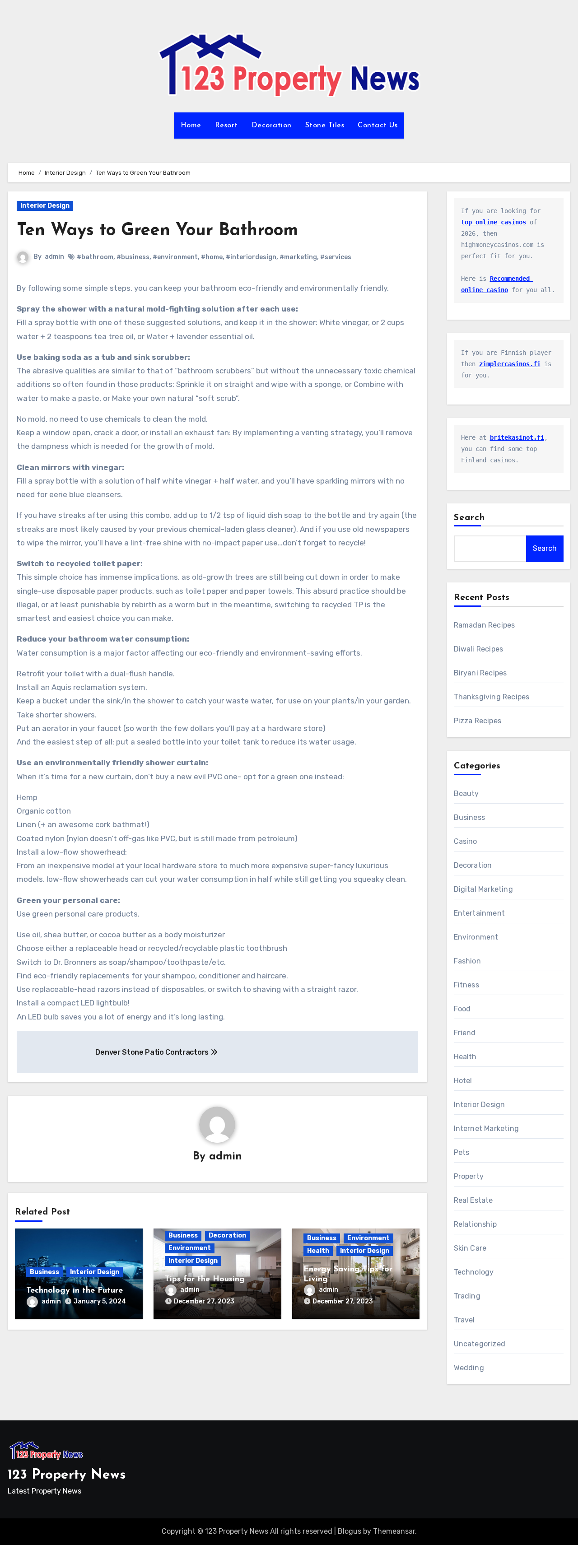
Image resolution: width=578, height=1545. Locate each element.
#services (335, 257)
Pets (462, 1152)
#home (212, 257)
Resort (226, 125)
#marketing (298, 257)
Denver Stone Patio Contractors (152, 1052)
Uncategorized (480, 1344)
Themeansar (394, 1531)
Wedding (469, 1368)
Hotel (463, 1080)
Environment (189, 1248)
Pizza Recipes (478, 721)
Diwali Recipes (478, 649)
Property (469, 1176)
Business (44, 1272)
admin (54, 257)
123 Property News (67, 1475)
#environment (175, 257)
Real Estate (473, 1200)
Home (191, 125)
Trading (467, 1296)
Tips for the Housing (205, 1279)
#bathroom (95, 257)
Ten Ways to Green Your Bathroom (157, 231)
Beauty (466, 793)
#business (133, 257)
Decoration (272, 125)
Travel (464, 1320)
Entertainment (479, 913)
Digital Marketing (483, 889)
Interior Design (45, 205)
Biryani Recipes (480, 673)
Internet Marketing (486, 1128)
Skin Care (470, 1248)
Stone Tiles (325, 125)
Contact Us (377, 125)
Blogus (349, 1531)
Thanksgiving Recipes (492, 697)
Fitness (466, 985)
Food (462, 1009)
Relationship (475, 1224)
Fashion (467, 961)
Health (318, 1251)
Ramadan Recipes (484, 625)
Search (469, 517)
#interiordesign (251, 257)
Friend (465, 1032)
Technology (474, 1272)
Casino (465, 841)
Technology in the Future (74, 1291)
